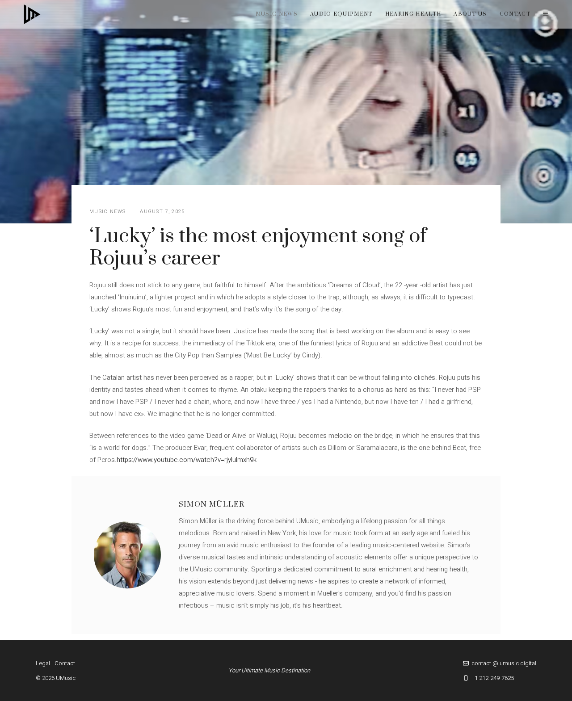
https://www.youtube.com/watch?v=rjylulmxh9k (187, 460)
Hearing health (413, 14)
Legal (43, 663)
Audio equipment (341, 14)
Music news (277, 14)
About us (470, 14)
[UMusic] (32, 14)
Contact (515, 14)
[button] (545, 14)
